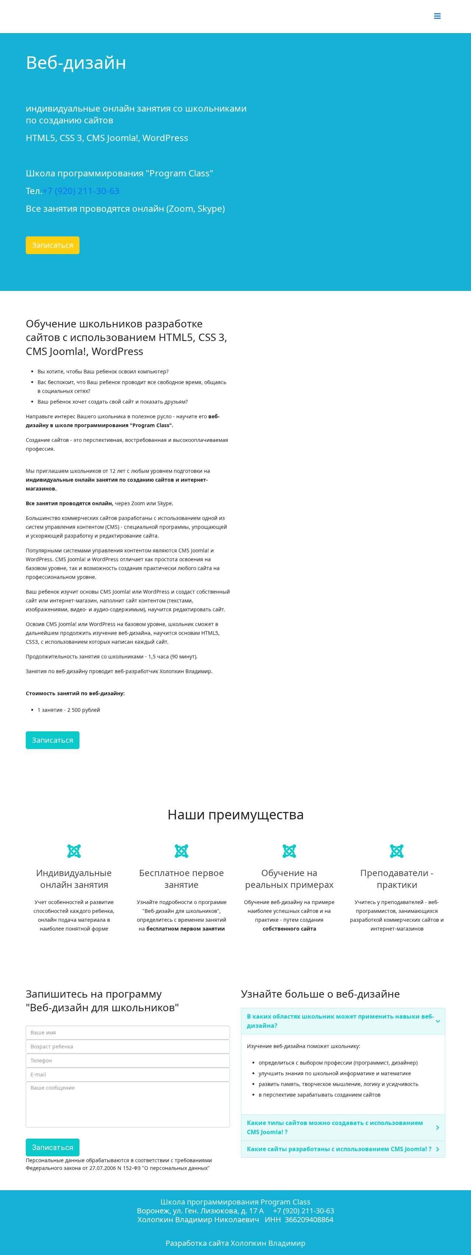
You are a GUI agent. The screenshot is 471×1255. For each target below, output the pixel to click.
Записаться (52, 245)
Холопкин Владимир (268, 1243)
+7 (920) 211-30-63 (81, 190)
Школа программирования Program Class (235, 1202)
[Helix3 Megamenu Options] (437, 16)
